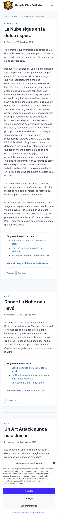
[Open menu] (52, 5)
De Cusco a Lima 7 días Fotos (27, 382)
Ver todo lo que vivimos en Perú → (25, 390)
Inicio (7, 16)
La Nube (14, 16)
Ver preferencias (29, 505)
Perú (15, 24)
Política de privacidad (36, 512)
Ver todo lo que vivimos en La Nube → (27, 263)
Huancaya (11, 400)
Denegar (29, 498)
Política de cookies (19, 512)
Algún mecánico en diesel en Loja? (30, 255)
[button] (54, 463)
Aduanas (10, 273)
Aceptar (29, 491)
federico (10, 42)
